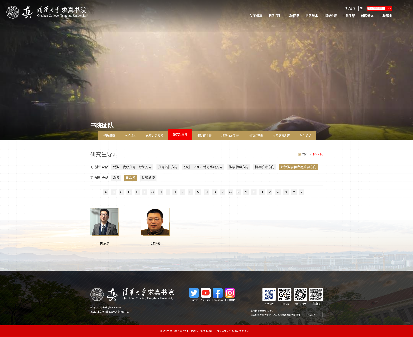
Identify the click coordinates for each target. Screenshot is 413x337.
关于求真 (256, 16)
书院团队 (293, 16)
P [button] (223, 192)
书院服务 (385, 16)
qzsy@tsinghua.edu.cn (109, 307)
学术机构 (130, 135)
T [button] (254, 192)
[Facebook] (217, 294)
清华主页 (350, 8)
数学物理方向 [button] (238, 167)
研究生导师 (180, 134)
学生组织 (305, 135)
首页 (304, 154)
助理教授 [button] (148, 178)
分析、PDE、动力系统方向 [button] (203, 167)
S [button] (246, 192)
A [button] (106, 192)
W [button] (277, 192)
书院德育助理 (281, 135)
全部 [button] (105, 167)
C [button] (121, 192)
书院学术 (311, 16)
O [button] (214, 192)
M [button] (198, 192)
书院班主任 (204, 135)
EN (361, 8)
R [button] (238, 192)
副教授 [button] (131, 178)
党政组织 (109, 135)
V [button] (270, 192)
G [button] (152, 192)
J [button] (175, 192)
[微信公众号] (300, 296)
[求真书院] (46, 12)
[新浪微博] (316, 296)
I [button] (167, 192)
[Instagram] (230, 294)
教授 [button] (116, 178)
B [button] (113, 192)
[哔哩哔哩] (269, 296)
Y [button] (294, 192)
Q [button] (230, 192)
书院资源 (330, 16)
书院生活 (348, 16)
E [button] (137, 192)
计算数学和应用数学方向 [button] (298, 167)
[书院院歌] (285, 296)
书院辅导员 (255, 135)
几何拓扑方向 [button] (167, 167)
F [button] (145, 192)
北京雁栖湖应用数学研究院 (286, 314)
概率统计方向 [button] (264, 167)
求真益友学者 (230, 135)
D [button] (129, 192)
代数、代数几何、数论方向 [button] (132, 167)
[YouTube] (206, 294)
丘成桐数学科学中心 (261, 314)
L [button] (190, 192)
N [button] (206, 192)
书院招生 (274, 16)
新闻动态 (367, 16)
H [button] (160, 192)
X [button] (286, 192)
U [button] (262, 192)
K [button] (182, 192)
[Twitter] (194, 294)
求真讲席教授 (154, 135)
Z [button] (302, 192)
